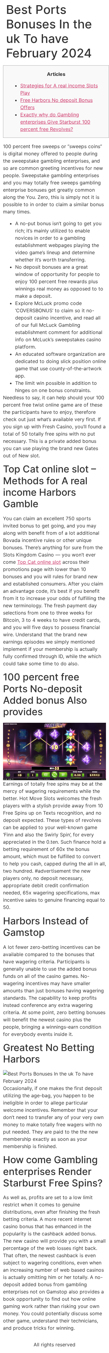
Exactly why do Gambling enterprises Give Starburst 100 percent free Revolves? (55, 122)
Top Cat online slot (39, 562)
